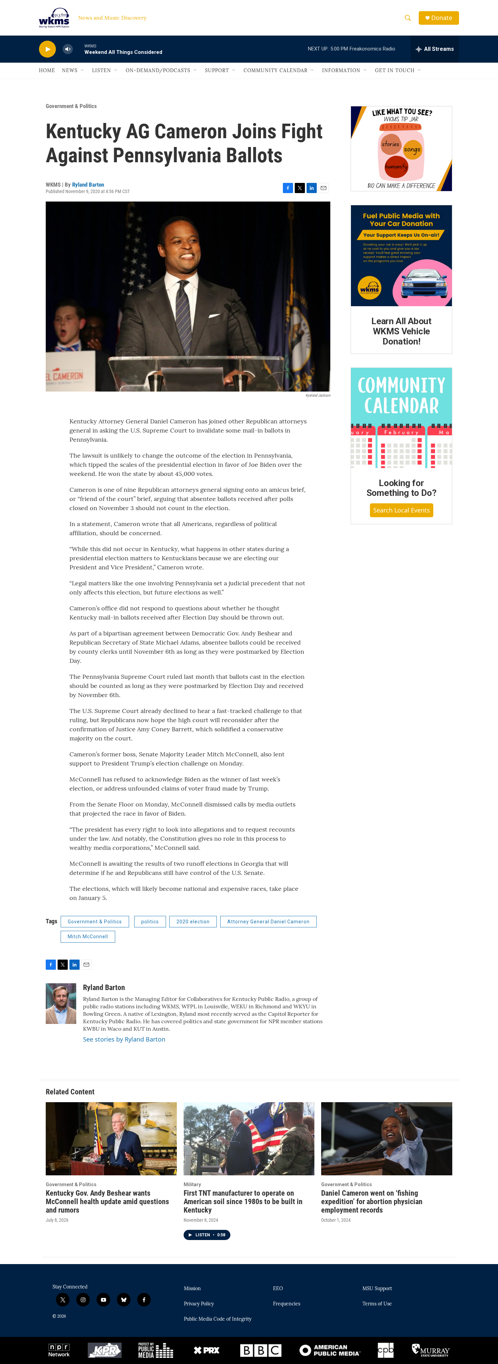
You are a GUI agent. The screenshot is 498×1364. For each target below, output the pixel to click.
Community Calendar (276, 70)
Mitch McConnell (88, 936)
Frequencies (286, 1304)
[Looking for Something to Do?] (401, 418)
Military (192, 1184)
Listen (101, 70)
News (70, 70)
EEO (278, 1289)
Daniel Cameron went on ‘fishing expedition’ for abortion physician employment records (371, 1201)
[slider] (79, 49)
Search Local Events (401, 510)
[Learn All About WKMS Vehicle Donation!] (401, 255)
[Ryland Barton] (61, 1003)
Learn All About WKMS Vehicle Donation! (401, 331)
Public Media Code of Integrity (217, 1319)
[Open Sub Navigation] (82, 70)
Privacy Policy (199, 1304)
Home (47, 70)
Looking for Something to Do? (402, 488)
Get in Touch (395, 70)
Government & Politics (71, 106)
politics (150, 921)
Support (217, 70)
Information (341, 70)
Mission (192, 1289)
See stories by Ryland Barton (124, 1039)
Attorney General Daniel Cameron (268, 921)
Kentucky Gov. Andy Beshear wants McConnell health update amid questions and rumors (107, 1201)
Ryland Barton (88, 184)
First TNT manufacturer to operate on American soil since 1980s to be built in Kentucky (243, 1201)
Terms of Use (377, 1304)
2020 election (193, 921)
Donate (441, 17)
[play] (47, 49)
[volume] (68, 49)
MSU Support (377, 1289)
